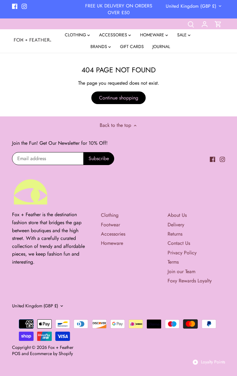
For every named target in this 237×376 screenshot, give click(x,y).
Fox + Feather (60, 347)
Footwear (110, 224)
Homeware (112, 243)
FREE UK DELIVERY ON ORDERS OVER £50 (118, 9)
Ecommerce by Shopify (51, 353)
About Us (177, 215)
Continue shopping (118, 97)
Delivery (176, 224)
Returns (175, 233)
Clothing (109, 215)
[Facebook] (14, 5)
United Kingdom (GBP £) (191, 6)
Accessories (113, 233)
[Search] (191, 23)
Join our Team (181, 271)
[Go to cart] (218, 23)
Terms (173, 261)
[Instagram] (24, 5)
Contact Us (179, 243)
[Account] (204, 23)
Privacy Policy (182, 252)
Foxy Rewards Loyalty (190, 280)
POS (16, 353)
